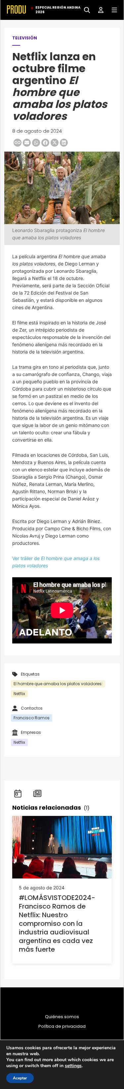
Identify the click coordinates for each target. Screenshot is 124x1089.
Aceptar (20, 1078)
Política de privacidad (62, 1026)
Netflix (19, 693)
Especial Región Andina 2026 (57, 10)
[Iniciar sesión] (98, 9)
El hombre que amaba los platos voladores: (58, 684)
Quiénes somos (62, 1017)
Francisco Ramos (32, 718)
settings (73, 1066)
